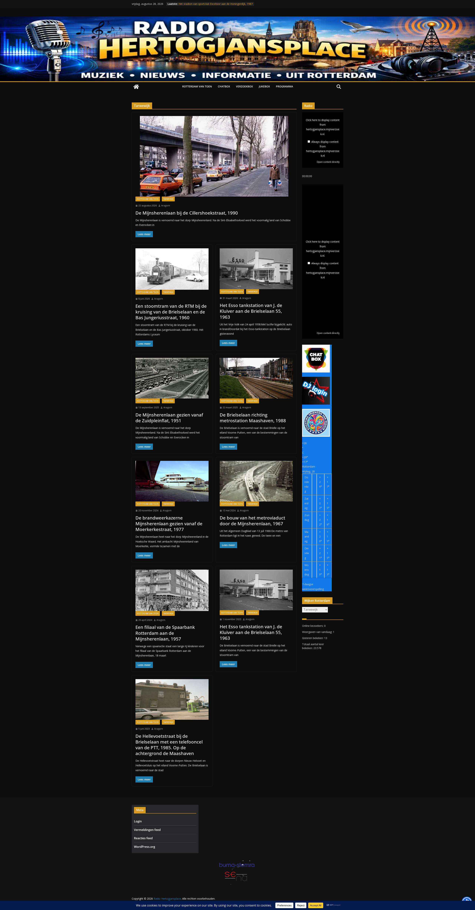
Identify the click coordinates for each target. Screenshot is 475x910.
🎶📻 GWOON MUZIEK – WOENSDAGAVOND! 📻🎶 (209, 4)
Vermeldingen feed (147, 830)
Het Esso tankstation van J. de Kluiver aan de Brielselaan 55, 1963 (251, 311)
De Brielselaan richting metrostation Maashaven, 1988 (253, 418)
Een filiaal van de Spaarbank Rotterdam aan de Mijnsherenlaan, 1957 (165, 633)
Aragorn (165, 205)
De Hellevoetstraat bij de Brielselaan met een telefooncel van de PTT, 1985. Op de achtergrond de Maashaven (169, 745)
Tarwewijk (168, 199)
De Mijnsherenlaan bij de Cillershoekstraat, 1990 (186, 213)
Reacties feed (143, 838)
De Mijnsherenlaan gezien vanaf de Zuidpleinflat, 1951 (169, 418)
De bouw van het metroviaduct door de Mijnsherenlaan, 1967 (252, 521)
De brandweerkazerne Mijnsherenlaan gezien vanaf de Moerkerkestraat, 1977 (168, 523)
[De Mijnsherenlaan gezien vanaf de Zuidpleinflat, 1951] (172, 378)
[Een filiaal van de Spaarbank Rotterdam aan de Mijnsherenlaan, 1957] (172, 590)
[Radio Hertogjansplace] (237, 19)
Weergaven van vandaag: (317, 632)
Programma (284, 86)
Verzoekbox (244, 86)
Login (138, 821)
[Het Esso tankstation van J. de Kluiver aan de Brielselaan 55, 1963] (256, 268)
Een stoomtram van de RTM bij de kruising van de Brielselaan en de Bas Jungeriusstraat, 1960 (171, 312)
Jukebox (264, 86)
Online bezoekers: (313, 626)
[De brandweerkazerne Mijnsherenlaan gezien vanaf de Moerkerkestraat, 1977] (172, 481)
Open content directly (328, 161)
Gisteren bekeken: (313, 638)
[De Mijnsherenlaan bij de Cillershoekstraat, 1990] (214, 156)
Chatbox (224, 86)
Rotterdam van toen (197, 86)
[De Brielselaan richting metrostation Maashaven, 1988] (256, 378)
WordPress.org (144, 847)
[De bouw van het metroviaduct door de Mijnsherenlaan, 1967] (256, 481)
